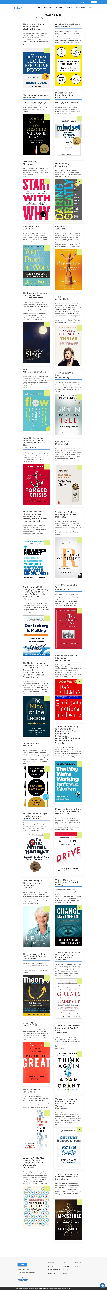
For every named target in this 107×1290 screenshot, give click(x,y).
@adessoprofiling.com (28, 1272)
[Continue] (47, 50)
